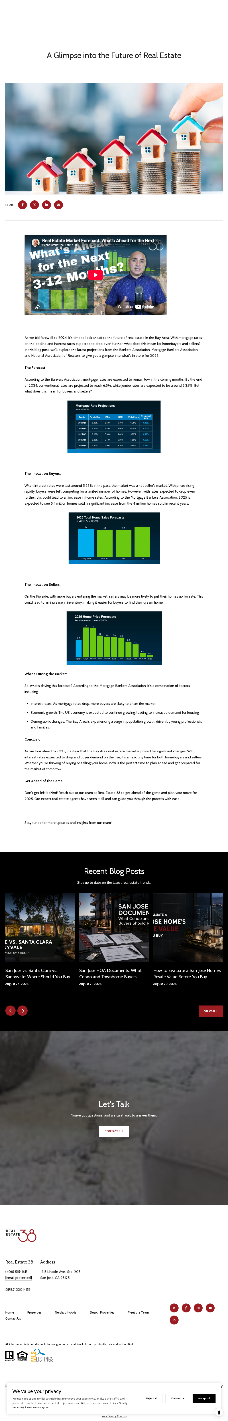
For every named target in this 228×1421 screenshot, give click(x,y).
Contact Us (13, 1318)
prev (10, 1010)
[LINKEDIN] (174, 1320)
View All (210, 1011)
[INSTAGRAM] (198, 1307)
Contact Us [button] (114, 1131)
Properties (34, 1312)
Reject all (151, 1398)
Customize (177, 1398)
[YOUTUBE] (210, 1307)
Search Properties (102, 1312)
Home (9, 1312)
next (22, 1010)
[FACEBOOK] (186, 1307)
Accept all (204, 1398)
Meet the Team (138, 1312)
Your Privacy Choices (114, 1416)
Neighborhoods (66, 1312)
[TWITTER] (174, 1307)
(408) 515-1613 (16, 1272)
